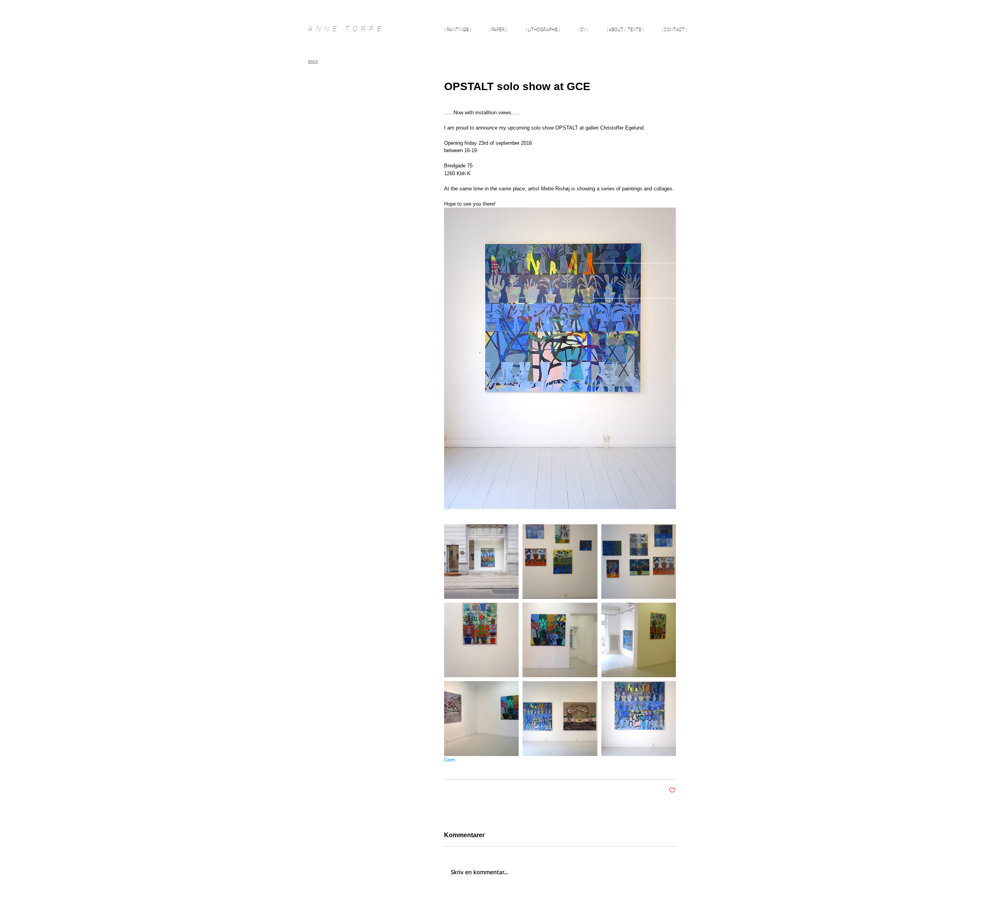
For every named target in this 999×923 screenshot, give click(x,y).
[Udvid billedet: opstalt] (560, 561)
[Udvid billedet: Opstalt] (481, 561)
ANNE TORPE (346, 29)
